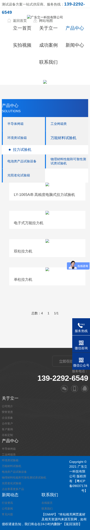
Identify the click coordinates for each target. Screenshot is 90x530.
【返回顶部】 (72, 524)
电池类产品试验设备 (21, 161)
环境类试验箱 (17, 138)
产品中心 (75, 28)
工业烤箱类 (59, 124)
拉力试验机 (22, 150)
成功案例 (48, 45)
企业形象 (7, 417)
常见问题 (7, 514)
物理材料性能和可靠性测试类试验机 (68, 161)
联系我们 (48, 62)
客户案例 (7, 429)
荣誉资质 (7, 412)
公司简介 (7, 406)
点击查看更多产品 (13, 489)
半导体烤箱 (15, 124)
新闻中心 (75, 45)
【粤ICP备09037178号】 (78, 486)
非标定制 (7, 435)
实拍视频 (22, 45)
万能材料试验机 (63, 138)
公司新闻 (7, 508)
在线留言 (47, 502)
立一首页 (22, 28)
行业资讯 (7, 502)
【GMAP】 (49, 514)
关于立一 (48, 28)
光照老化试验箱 (18, 175)
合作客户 (7, 423)
